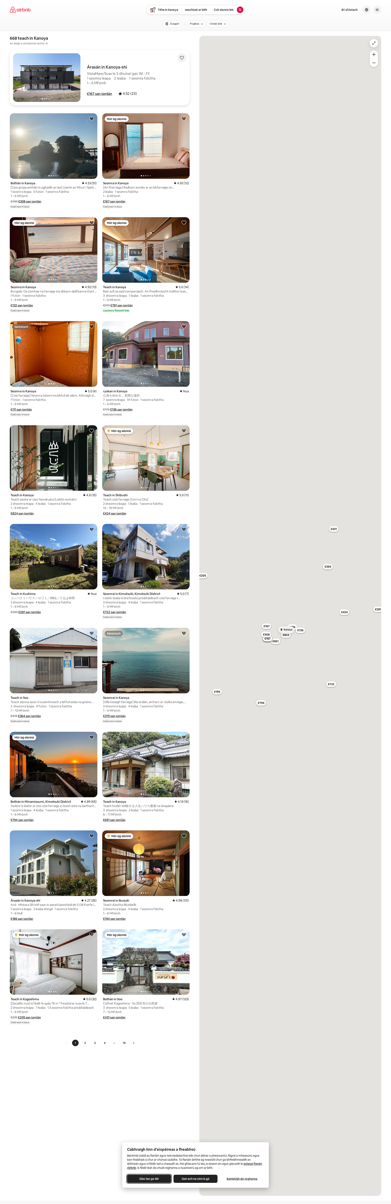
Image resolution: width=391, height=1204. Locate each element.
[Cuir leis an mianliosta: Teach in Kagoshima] (91, 934)
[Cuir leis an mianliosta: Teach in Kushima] (91, 529)
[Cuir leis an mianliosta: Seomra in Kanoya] (184, 118)
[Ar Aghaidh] (133, 1043)
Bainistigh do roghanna (242, 1179)
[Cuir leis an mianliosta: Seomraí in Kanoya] (184, 633)
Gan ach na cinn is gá (195, 1179)
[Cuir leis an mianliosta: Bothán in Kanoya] (91, 118)
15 (124, 1043)
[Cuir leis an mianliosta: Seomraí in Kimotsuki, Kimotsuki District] (184, 529)
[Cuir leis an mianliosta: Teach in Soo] (91, 633)
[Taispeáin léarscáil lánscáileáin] (374, 43)
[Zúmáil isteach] (374, 54)
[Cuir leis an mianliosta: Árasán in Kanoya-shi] (91, 835)
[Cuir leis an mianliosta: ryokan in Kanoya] (184, 326)
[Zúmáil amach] (374, 63)
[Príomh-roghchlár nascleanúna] (377, 10)
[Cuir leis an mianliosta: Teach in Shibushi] (184, 430)
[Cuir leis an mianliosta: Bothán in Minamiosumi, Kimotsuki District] (91, 737)
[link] (66, 1043)
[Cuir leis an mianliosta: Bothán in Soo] (184, 934)
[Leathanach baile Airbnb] (20, 10)
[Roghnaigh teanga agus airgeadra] (366, 10)
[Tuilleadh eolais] (46, 43)
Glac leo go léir (149, 1179)
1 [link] (75, 1043)
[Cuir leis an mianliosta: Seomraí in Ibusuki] (184, 835)
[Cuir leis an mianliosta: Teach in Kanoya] (184, 222)
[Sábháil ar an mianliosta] (181, 57)
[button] (99, 94)
